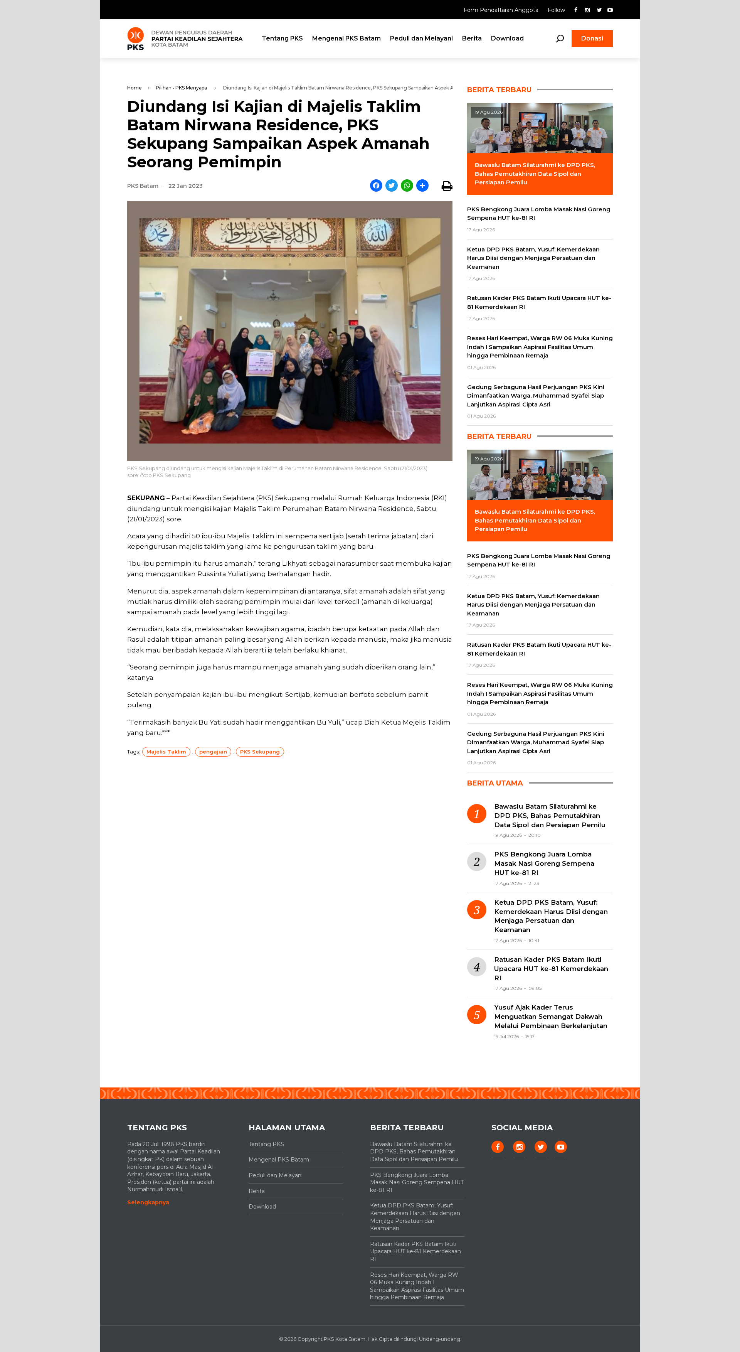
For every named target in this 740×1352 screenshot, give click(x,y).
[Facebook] (376, 186)
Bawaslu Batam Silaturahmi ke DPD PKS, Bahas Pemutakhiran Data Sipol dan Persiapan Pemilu (549, 815)
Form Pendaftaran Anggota (502, 10)
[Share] (422, 186)
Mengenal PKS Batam (346, 38)
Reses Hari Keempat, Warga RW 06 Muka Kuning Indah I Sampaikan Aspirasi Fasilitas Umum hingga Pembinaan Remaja (417, 1286)
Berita (472, 38)
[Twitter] (391, 186)
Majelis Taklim (166, 751)
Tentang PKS (282, 38)
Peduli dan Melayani (421, 38)
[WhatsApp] (407, 186)
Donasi (592, 38)
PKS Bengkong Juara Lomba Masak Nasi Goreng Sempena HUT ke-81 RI (544, 863)
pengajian (213, 751)
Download (507, 38)
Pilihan (164, 88)
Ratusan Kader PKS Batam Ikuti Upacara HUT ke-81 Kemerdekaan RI (551, 969)
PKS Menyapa (191, 88)
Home (134, 88)
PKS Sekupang (260, 751)
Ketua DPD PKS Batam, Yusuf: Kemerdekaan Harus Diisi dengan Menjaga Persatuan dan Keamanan (551, 916)
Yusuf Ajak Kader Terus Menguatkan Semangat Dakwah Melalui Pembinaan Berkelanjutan (550, 1016)
